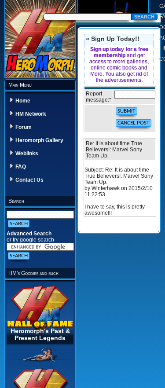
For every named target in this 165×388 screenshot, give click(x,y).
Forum (23, 127)
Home (22, 101)
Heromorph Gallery (39, 140)
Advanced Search (29, 234)
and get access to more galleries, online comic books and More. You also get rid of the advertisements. (119, 64)
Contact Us (29, 180)
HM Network (30, 114)
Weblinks (26, 153)
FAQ (20, 167)
